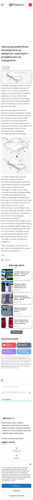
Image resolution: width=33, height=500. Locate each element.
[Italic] (5, 392)
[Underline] (7, 392)
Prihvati (16, 486)
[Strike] (9, 392)
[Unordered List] (14, 392)
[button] (30, 464)
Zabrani (16, 491)
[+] (25, 392)
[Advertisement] (16, 26)
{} (22, 392)
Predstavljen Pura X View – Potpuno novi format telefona (21, 321)
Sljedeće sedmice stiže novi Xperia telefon (20, 309)
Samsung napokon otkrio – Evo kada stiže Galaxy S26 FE (22, 297)
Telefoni (7, 260)
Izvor (3, 255)
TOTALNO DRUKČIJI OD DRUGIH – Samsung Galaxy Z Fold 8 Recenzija (22, 273)
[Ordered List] (11, 392)
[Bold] (3, 392)
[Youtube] (9, 345)
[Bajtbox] (16, 5)
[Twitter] (16, 457)
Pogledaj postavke (16, 496)
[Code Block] (18, 392)
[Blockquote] (16, 392)
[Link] (20, 392)
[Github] (24, 345)
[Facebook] (24, 351)
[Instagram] (9, 351)
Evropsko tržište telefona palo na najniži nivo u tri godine (20, 285)
